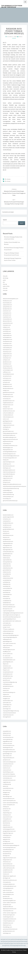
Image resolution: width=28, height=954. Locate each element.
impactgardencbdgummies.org (11, 710)
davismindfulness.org (8, 494)
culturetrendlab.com (8, 413)
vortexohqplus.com (8, 370)
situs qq (5, 284)
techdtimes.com (7, 525)
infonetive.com (7, 861)
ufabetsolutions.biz (8, 578)
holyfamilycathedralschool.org (11, 488)
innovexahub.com (7, 319)
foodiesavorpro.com (8, 396)
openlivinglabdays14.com (9, 619)
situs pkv (5, 276)
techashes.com (7, 519)
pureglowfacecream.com (9, 831)
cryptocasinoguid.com (8, 610)
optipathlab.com (7, 306)
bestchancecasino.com (9, 466)
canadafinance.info (8, 870)
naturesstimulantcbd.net (9, 713)
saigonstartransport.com (9, 857)
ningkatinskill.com (8, 668)
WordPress (19, 950)
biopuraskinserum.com (9, 866)
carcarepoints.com (7, 657)
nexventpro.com (7, 351)
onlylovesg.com (7, 443)
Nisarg (14, 952)
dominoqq (5, 278)
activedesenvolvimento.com (10, 445)
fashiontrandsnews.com (9, 606)
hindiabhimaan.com (8, 923)
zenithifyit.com (7, 331)
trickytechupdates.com (9, 921)
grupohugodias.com (8, 661)
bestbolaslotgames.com (9, 453)
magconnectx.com (7, 478)
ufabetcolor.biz (7, 572)
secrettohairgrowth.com (9, 847)
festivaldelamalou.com (9, 749)
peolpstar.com (6, 759)
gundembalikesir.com (8, 529)
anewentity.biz (6, 837)
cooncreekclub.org (7, 739)
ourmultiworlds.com (8, 737)
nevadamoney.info (7, 872)
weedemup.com (7, 464)
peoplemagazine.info (8, 517)
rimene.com (6, 874)
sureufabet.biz (6, 586)
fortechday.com (7, 498)
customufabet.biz (7, 588)
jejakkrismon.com (7, 821)
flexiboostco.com (7, 300)
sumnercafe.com (7, 678)
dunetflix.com (6, 680)
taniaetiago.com (7, 704)
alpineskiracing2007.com (9, 900)
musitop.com (6, 688)
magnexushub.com (8, 543)
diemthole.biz (6, 823)
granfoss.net (6, 896)
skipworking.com (7, 812)
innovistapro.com (7, 366)
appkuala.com (6, 839)
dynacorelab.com (7, 321)
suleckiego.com (7, 933)
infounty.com (6, 647)
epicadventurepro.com (8, 400)
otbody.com (6, 806)
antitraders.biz (7, 623)
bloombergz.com (7, 796)
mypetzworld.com (7, 645)
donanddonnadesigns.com (9, 437)
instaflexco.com (7, 364)
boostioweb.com (7, 302)
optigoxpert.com (7, 355)
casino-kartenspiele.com (9, 800)
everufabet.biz (6, 598)
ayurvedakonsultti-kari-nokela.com (12, 621)
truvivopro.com (7, 325)
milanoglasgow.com (8, 888)
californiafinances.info (8, 868)
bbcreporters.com (7, 608)
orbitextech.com (7, 423)
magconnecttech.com (8, 425)
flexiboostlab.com (7, 368)
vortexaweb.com (7, 337)
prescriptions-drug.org (9, 774)
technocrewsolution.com (9, 776)
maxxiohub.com (7, 333)
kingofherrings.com (8, 833)
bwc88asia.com (7, 651)
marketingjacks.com (8, 917)
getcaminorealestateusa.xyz (10, 500)
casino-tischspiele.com (9, 804)
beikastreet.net (7, 733)
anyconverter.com (7, 817)
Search (5, 219)
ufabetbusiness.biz (8, 568)
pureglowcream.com (8, 843)
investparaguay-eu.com (9, 649)
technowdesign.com (8, 633)
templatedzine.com (8, 672)
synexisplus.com (7, 313)
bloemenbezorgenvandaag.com (11, 845)
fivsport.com (6, 670)
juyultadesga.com (7, 641)
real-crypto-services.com (9, 643)
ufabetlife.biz (6, 576)
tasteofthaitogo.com (8, 849)
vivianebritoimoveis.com (9, 780)
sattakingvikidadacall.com (9, 451)
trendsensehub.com (8, 415)
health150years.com (8, 772)
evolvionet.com (7, 311)
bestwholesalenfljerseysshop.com (11, 617)
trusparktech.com (7, 345)
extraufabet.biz (7, 574)
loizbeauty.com (7, 815)
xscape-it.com (6, 627)
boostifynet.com (7, 349)
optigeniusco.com (7, 339)
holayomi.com (6, 482)
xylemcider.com (7, 702)
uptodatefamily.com (8, 686)
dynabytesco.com (7, 384)
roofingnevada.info (8, 476)
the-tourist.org (7, 790)
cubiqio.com (6, 390)
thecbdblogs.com (7, 927)
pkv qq (3, 945)
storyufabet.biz (7, 590)
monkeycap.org (7, 784)
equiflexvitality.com (8, 441)
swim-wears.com (7, 755)
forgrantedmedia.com (8, 757)
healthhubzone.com (8, 535)
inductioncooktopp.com (9, 472)
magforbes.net (7, 782)
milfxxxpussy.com (7, 684)
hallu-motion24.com (8, 892)
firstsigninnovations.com (9, 751)
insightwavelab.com (8, 402)
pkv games (7, 179)
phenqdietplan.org (7, 676)
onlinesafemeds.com (8, 551)
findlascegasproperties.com (10, 433)
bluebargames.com (8, 747)
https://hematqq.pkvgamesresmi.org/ (16, 945)
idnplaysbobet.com (8, 449)
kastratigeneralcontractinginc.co (11, 615)
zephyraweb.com (7, 335)
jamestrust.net (7, 808)
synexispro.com (7, 480)
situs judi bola (11, 939)
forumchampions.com (8, 745)
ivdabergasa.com (7, 639)
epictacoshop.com (7, 863)
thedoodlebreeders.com (9, 659)
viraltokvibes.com (7, 778)
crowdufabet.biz (7, 600)
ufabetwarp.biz (7, 555)
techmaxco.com (7, 378)
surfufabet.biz (6, 582)
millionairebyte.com (8, 496)
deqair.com (5, 664)
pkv (4, 282)
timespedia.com (7, 819)
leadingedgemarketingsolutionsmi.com (13, 613)
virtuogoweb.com (7, 545)
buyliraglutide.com (8, 549)
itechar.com (6, 531)
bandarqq (18, 939)
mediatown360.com (8, 906)
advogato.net (6, 792)
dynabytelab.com (7, 309)
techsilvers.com (7, 666)
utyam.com (6, 690)
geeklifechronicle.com (8, 392)
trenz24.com (6, 810)
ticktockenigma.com (8, 417)
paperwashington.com (8, 462)
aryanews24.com (7, 625)
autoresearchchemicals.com (10, 929)
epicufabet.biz (6, 592)
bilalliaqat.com (7, 468)
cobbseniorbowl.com (8, 631)
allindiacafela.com (7, 898)
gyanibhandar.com (7, 553)
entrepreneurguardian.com (10, 457)
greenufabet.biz (7, 570)
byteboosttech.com (8, 541)
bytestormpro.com (8, 408)
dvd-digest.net (6, 878)
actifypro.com (6, 360)
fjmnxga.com (6, 855)
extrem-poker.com (7, 653)
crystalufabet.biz (7, 594)
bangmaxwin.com (7, 859)
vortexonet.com (7, 315)
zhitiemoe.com (7, 696)
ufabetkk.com (6, 825)
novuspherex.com (7, 341)
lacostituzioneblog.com (9, 692)
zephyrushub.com (7, 304)
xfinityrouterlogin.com (9, 915)
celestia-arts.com (7, 743)
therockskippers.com (8, 894)
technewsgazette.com (8, 829)
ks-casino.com (6, 655)
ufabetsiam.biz (7, 564)
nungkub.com (6, 698)
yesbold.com (6, 533)
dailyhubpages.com (8, 447)
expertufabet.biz (7, 560)
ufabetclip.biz (6, 557)
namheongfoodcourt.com (9, 886)
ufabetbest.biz (6, 584)
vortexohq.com (7, 398)
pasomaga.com (7, 708)
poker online (6, 286)
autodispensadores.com (9, 470)
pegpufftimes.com (7, 741)
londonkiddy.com (7, 490)
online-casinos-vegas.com (9, 912)
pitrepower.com (7, 904)
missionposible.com (8, 910)
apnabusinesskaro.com (9, 931)
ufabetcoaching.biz (8, 492)
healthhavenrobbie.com (9, 435)
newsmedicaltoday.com (9, 474)
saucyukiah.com (7, 731)
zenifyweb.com (7, 427)
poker (4, 280)
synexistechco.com (8, 323)
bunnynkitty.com (7, 851)
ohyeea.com (6, 694)
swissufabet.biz (7, 566)
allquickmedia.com (7, 827)
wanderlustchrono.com (9, 411)
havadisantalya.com (8, 523)
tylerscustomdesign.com (9, 762)
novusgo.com (6, 406)
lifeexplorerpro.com (8, 404)
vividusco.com (6, 327)
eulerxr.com (6, 419)
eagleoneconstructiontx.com (10, 439)
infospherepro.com (8, 394)
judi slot (5, 939)
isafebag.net (6, 794)
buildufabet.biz (7, 602)
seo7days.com (6, 841)
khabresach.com (7, 925)
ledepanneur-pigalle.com (9, 876)
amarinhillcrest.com (8, 788)
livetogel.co (6, 429)
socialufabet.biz (7, 580)
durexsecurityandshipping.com (11, 635)
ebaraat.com (6, 537)
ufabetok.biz (6, 596)
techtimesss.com (7, 766)
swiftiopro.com (7, 372)
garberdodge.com (7, 753)
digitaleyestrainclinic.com (9, 908)
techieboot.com (7, 527)
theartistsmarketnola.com (10, 880)
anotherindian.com (8, 700)
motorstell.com (7, 770)
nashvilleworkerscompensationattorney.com (14, 486)
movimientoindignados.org (10, 682)
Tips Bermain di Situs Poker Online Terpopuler (11, 6)
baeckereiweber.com (8, 515)
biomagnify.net (7, 717)
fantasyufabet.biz (7, 562)
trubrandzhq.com (7, 347)
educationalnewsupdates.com (10, 298)
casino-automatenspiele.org (10, 802)
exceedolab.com (7, 380)
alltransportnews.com (8, 604)
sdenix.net (5, 786)
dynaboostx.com (7, 362)
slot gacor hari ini (13, 943)
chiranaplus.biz (7, 882)
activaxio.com (6, 382)
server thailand (4, 943)
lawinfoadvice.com (7, 674)
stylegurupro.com (7, 386)
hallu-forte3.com (7, 890)
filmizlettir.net (7, 735)
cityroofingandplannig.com (10, 637)
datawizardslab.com (8, 388)
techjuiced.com (7, 539)
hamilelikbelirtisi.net (8, 374)
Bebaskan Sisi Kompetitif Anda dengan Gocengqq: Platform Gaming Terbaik (14, 202)
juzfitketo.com (7, 706)
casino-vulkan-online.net (9, 902)
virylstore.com (6, 768)
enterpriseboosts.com (8, 798)
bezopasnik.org (7, 853)
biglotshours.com (7, 547)
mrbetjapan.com (7, 835)
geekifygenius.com (7, 421)
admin (20, 36)
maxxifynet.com (7, 317)
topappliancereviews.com (9, 919)
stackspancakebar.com (9, 884)
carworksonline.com (8, 764)
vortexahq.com (7, 329)
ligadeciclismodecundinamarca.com (12, 484)
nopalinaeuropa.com (8, 715)
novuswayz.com (7, 358)
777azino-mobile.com (8, 629)
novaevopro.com (7, 343)
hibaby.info (6, 459)
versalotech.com (7, 376)
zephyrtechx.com (7, 353)
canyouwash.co (7, 521)
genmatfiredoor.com (8, 431)
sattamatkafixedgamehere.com (11, 455)
